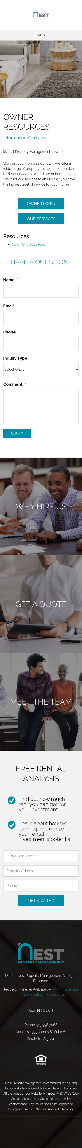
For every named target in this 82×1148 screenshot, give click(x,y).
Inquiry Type (15, 358)
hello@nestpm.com (21, 1109)
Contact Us (56, 994)
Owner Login (41, 203)
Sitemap (71, 989)
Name (9, 279)
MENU (42, 35)
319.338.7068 (47, 1025)
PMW (56, 989)
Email (8, 306)
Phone (9, 332)
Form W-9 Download (28, 244)
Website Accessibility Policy (55, 1109)
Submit (17, 434)
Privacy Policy (32, 994)
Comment (13, 384)
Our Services (41, 218)
